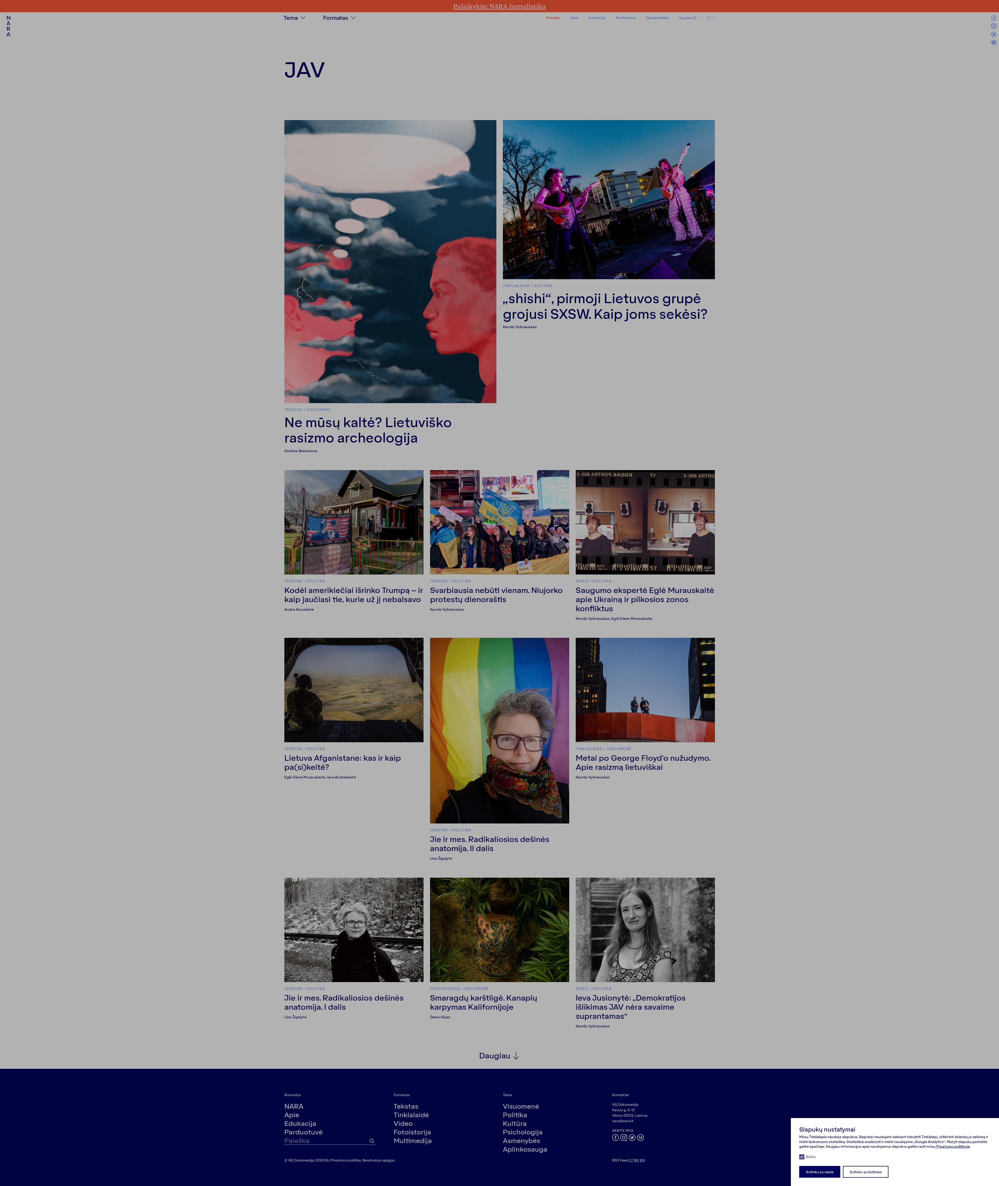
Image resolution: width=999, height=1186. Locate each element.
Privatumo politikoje (953, 1146)
